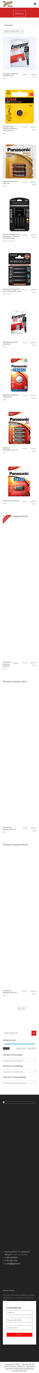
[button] (34, 1033)
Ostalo (13, 241)
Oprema (9, 241)
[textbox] (19, 1061)
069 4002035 (12, 1258)
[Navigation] (35, 4)
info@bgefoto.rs (13, 1264)
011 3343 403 (11, 1261)
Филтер (6, 1048)
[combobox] (19, 1059)
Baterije (5, 78)
